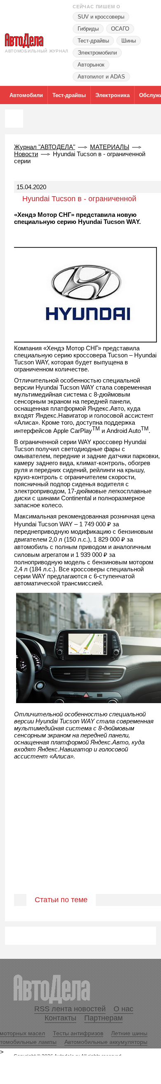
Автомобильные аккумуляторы (105, 1042)
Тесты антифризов (78, 1033)
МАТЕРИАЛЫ (109, 146)
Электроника (112, 95)
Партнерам (103, 1018)
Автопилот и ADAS (101, 77)
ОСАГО (120, 29)
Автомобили (26, 95)
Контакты (60, 1018)
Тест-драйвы (93, 41)
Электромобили (97, 53)
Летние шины (129, 1033)
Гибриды (88, 29)
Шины (128, 41)
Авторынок (91, 65)
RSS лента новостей (70, 1009)
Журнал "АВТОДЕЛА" (44, 146)
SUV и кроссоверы (101, 17)
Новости (26, 153)
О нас (123, 1009)
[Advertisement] (80, 836)
